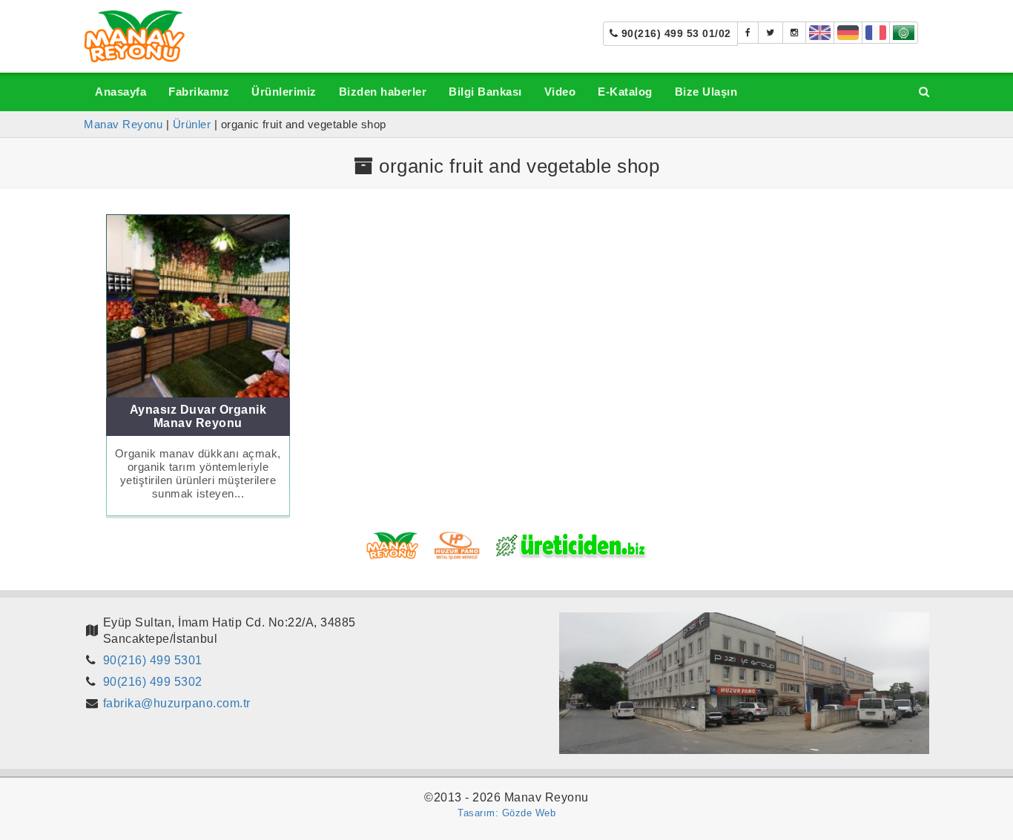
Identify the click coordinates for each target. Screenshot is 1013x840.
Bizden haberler (383, 91)
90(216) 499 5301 (152, 660)
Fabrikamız (198, 91)
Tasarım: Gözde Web (506, 812)
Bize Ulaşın (706, 91)
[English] (819, 33)
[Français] (876, 33)
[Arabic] (903, 33)
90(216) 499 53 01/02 (674, 33)
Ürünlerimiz (284, 91)
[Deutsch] (848, 33)
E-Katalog (625, 91)
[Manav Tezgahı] (770, 33)
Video (560, 91)
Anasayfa (120, 91)
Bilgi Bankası (485, 91)
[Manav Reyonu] (135, 35)
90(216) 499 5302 (152, 681)
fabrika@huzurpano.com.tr (177, 703)
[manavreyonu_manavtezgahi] (794, 33)
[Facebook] (748, 33)
